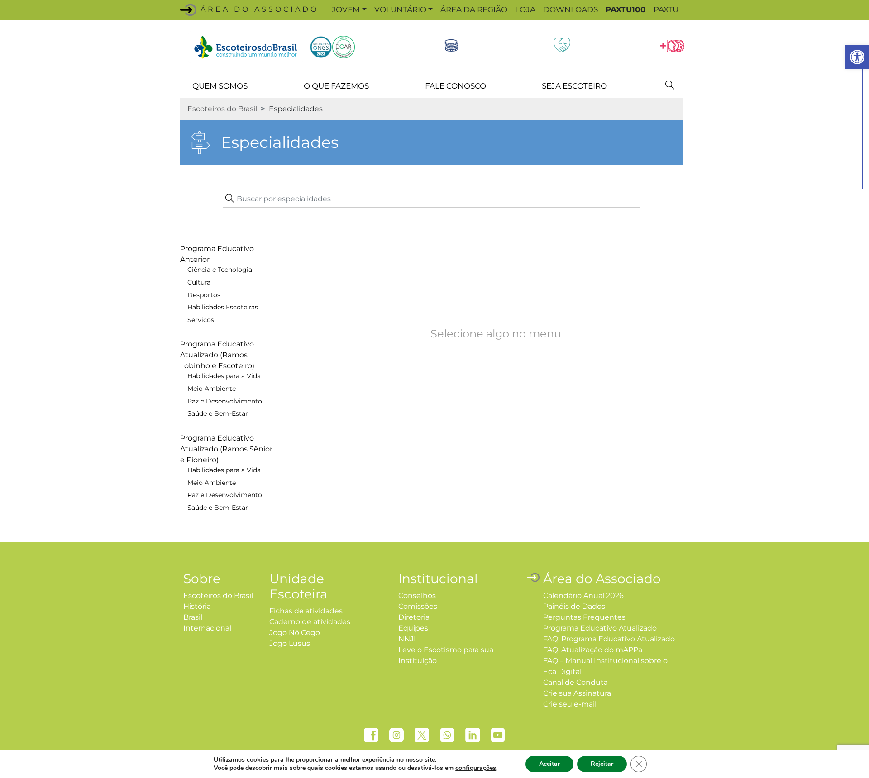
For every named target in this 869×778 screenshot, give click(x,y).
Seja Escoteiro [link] (574, 85)
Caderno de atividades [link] (309, 621)
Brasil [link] (192, 617)
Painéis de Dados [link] (574, 606)
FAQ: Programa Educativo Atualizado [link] (609, 639)
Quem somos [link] (220, 85)
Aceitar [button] (549, 763)
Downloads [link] (570, 9)
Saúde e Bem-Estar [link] (217, 413)
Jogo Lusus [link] (289, 643)
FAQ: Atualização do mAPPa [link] (592, 649)
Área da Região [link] (473, 9)
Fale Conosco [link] (455, 85)
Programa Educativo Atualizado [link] (600, 628)
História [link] (197, 606)
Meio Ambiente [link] (211, 388)
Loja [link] (525, 9)
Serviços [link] (200, 320)
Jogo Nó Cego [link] (294, 632)
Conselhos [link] (417, 595)
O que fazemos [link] (336, 85)
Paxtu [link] (666, 9)
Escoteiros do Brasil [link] (222, 108)
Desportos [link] (203, 295)
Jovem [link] (346, 9)
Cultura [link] (198, 282)
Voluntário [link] (400, 9)
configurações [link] (475, 768)
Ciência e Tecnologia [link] (219, 270)
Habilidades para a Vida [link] (224, 376)
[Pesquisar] (670, 85)
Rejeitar (602, 763)
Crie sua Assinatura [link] (577, 693)
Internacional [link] (207, 628)
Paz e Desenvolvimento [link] (224, 401)
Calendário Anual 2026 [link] (583, 595)
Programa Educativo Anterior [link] (217, 254)
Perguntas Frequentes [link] (584, 617)
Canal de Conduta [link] (575, 682)
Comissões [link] (417, 606)
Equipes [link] (413, 628)
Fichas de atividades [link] (306, 611)
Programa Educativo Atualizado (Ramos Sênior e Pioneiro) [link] (226, 449)
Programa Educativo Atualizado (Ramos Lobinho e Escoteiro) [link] (217, 355)
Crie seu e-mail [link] (570, 704)
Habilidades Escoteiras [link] (222, 307)
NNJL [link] (408, 639)
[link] (857, 57)
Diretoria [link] (414, 617)
